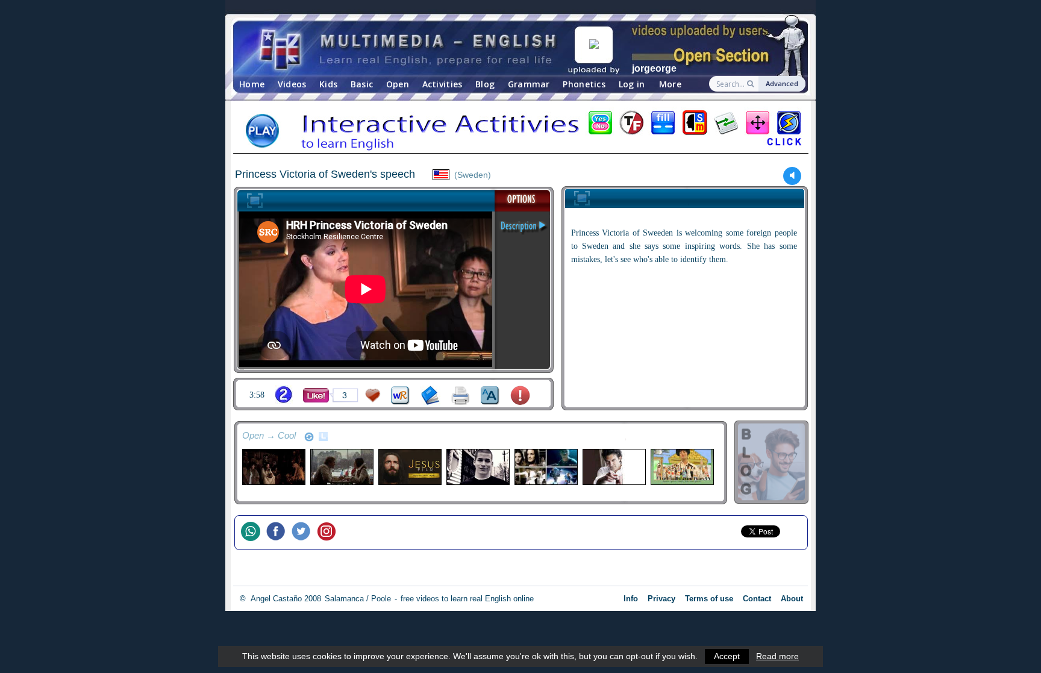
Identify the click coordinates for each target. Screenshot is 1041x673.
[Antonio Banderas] (614, 467)
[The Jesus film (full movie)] (409, 467)
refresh (309, 437)
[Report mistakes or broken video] (520, 395)
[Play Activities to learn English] (520, 132)
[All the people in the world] (545, 467)
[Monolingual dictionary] (430, 395)
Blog (485, 84)
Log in (632, 84)
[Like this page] (316, 395)
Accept (727, 656)
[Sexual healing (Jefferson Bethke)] (477, 467)
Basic (362, 84)
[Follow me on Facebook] (279, 532)
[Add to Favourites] (373, 395)
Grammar (529, 84)
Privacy (661, 598)
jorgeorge (654, 68)
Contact (757, 598)
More (670, 84)
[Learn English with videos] (409, 48)
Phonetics (584, 84)
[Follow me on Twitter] (304, 532)
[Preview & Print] (460, 395)
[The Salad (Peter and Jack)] (682, 467)
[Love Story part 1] (341, 467)
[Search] (751, 83)
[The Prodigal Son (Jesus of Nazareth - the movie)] (273, 467)
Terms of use (709, 598)
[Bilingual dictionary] (400, 395)
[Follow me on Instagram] (329, 532)
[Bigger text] (490, 395)
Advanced (782, 83)
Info (631, 598)
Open (397, 84)
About (792, 598)
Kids (328, 84)
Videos (292, 84)
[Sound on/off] (792, 175)
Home (251, 84)
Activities (442, 84)
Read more (777, 656)
